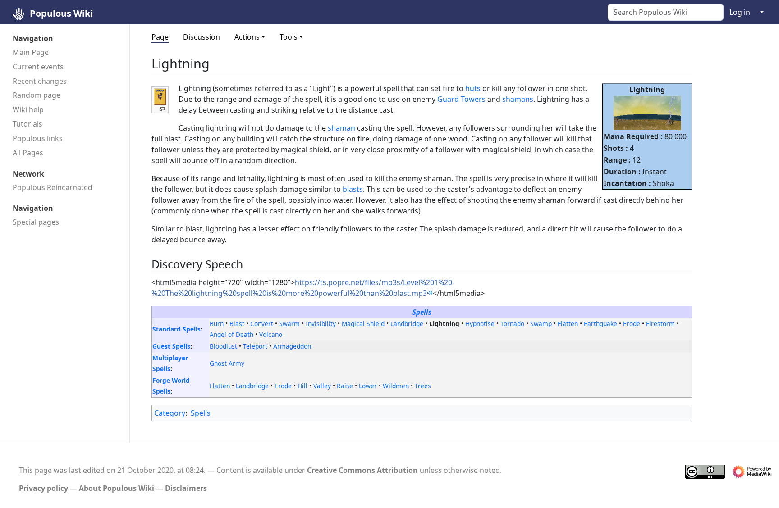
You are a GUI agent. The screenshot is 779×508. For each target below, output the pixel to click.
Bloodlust (223, 346)
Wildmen (396, 385)
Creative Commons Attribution (362, 470)
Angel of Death (231, 334)
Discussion (201, 37)
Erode (631, 323)
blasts (353, 189)
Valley (322, 385)
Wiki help (28, 109)
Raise (345, 385)
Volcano (270, 334)
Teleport (255, 346)
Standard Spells (176, 329)
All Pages (28, 153)
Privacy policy (43, 488)
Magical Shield (363, 323)
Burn (217, 323)
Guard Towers (461, 99)
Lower (368, 385)
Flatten (568, 323)
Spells (421, 312)
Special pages (36, 222)
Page (160, 37)
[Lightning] (647, 112)
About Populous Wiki (116, 488)
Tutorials (27, 124)
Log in (739, 12)
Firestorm (660, 323)
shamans (517, 99)
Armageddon (292, 346)
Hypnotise (480, 323)
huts (473, 88)
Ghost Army (227, 363)
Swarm (289, 323)
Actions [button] (247, 37)
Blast (236, 323)
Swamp (541, 323)
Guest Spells (171, 346)
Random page (36, 95)
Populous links (38, 138)
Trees (423, 385)
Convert (261, 323)
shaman (341, 128)
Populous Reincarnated (52, 187)
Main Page (31, 52)
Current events (38, 67)
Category (169, 413)
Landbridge (406, 323)
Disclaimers (186, 488)
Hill (302, 385)
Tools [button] (289, 37)
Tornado (512, 323)
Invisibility (321, 323)
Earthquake (600, 323)
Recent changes (40, 81)
